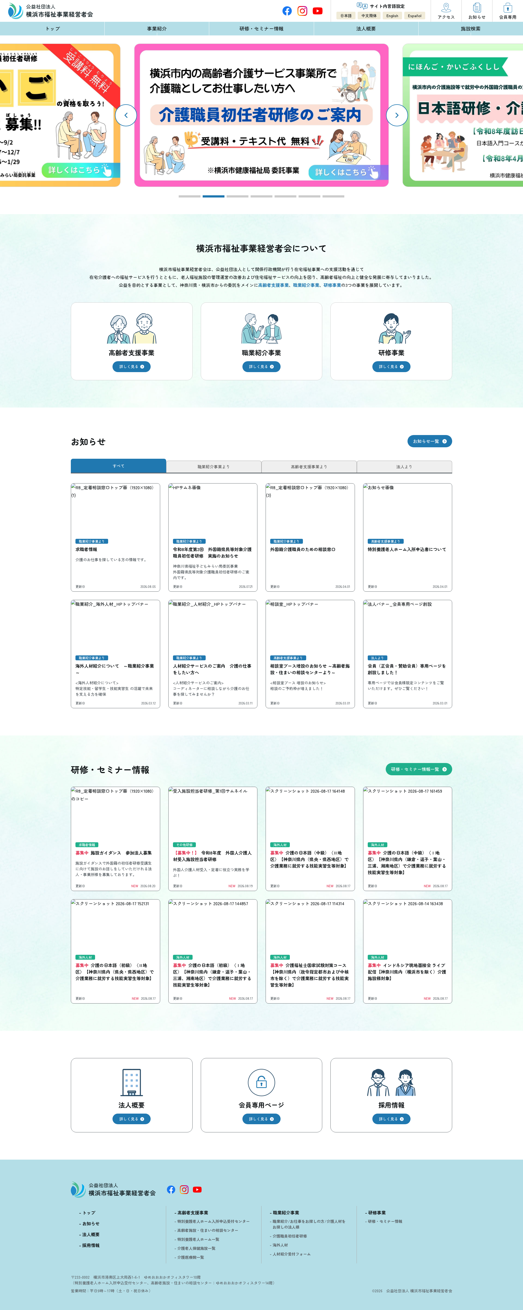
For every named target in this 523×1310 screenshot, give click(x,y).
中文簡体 (369, 15)
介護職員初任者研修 (290, 1236)
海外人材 (280, 1245)
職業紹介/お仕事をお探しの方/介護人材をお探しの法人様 (309, 1224)
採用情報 (91, 1245)
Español (414, 15)
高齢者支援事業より (309, 466)
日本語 (346, 15)
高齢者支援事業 (193, 1212)
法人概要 (366, 28)
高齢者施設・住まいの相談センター (207, 1230)
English (392, 15)
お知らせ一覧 (426, 441)
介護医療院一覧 (190, 1257)
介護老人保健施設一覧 (196, 1248)
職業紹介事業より (213, 466)
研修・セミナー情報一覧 (415, 769)
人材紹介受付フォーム (292, 1254)
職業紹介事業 (286, 1212)
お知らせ (91, 1223)
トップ (52, 28)
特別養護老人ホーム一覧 (198, 1239)
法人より (404, 466)
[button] (397, 115)
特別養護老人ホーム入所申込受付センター (213, 1221)
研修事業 (377, 1212)
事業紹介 (157, 28)
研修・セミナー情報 (261, 28)
